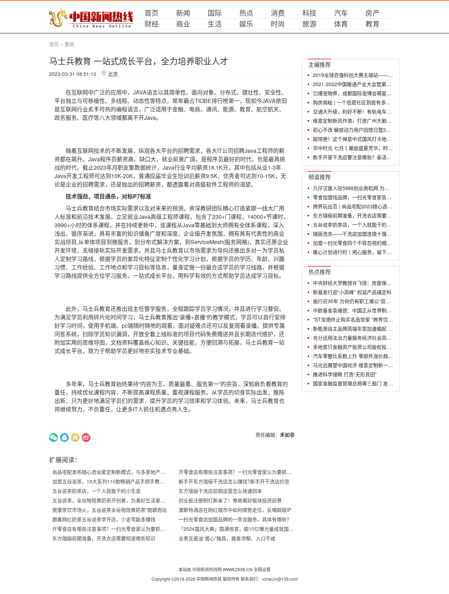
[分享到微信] (53, 437)
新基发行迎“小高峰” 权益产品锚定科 (352, 291)
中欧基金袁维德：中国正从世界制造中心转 (353, 310)
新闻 (183, 13)
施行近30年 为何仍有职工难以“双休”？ (353, 301)
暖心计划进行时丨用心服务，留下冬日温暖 (353, 251)
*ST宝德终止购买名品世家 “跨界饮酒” (353, 319)
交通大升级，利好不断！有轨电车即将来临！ (353, 111)
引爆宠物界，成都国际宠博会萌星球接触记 (353, 93)
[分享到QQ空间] (75, 437)
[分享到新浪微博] (86, 437)
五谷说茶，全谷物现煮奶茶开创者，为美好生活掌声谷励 (113, 500)
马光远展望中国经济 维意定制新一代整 (353, 364)
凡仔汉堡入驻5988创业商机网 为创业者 (353, 187)
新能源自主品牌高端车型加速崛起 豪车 (353, 328)
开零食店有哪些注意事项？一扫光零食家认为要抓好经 (111, 528)
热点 (246, 13)
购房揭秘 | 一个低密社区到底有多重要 (353, 102)
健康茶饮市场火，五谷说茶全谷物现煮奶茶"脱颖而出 (109, 509)
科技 (309, 13)
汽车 (341, 13)
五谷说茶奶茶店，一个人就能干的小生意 (96, 490)
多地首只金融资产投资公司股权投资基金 (353, 346)
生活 (215, 24)
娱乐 (246, 24)
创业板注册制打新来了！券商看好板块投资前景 (230, 500)
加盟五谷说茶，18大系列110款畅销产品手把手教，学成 (113, 481)
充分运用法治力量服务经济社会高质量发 (353, 337)
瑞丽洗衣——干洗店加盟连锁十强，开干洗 (353, 233)
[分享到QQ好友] (64, 437)
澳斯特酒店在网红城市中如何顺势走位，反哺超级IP (235, 509)
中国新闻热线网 (207, 569)
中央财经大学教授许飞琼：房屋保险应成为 (353, 282)
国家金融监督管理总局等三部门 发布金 (353, 383)
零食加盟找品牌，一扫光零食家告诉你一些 (353, 197)
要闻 (69, 43)
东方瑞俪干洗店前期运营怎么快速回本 (220, 490)
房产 (373, 13)
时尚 (278, 24)
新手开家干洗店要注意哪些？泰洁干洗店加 (353, 157)
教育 (373, 24)
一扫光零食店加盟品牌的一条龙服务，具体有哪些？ (235, 519)
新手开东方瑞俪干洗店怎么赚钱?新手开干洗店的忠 (234, 481)
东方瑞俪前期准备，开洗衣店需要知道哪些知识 (103, 538)
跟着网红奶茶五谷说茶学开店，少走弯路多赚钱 (103, 519)
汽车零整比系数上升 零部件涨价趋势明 (353, 355)
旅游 (309, 24)
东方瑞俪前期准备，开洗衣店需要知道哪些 (353, 215)
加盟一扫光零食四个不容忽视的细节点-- (353, 242)
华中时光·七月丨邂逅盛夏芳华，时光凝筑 (353, 147)
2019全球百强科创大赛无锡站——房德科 (353, 74)
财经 (152, 24)
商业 (183, 24)
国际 (215, 13)
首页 (152, 13)
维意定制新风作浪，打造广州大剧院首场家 (353, 120)
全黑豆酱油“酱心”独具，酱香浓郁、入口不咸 (227, 538)
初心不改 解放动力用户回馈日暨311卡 (353, 129)
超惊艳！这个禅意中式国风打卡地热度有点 (353, 138)
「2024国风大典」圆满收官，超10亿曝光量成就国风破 (239, 528)
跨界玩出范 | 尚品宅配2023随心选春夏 (353, 206)
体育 (341, 24)
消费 (278, 13)
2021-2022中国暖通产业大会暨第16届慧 (353, 83)
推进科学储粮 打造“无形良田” (345, 374)
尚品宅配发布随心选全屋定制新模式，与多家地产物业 (111, 471)
